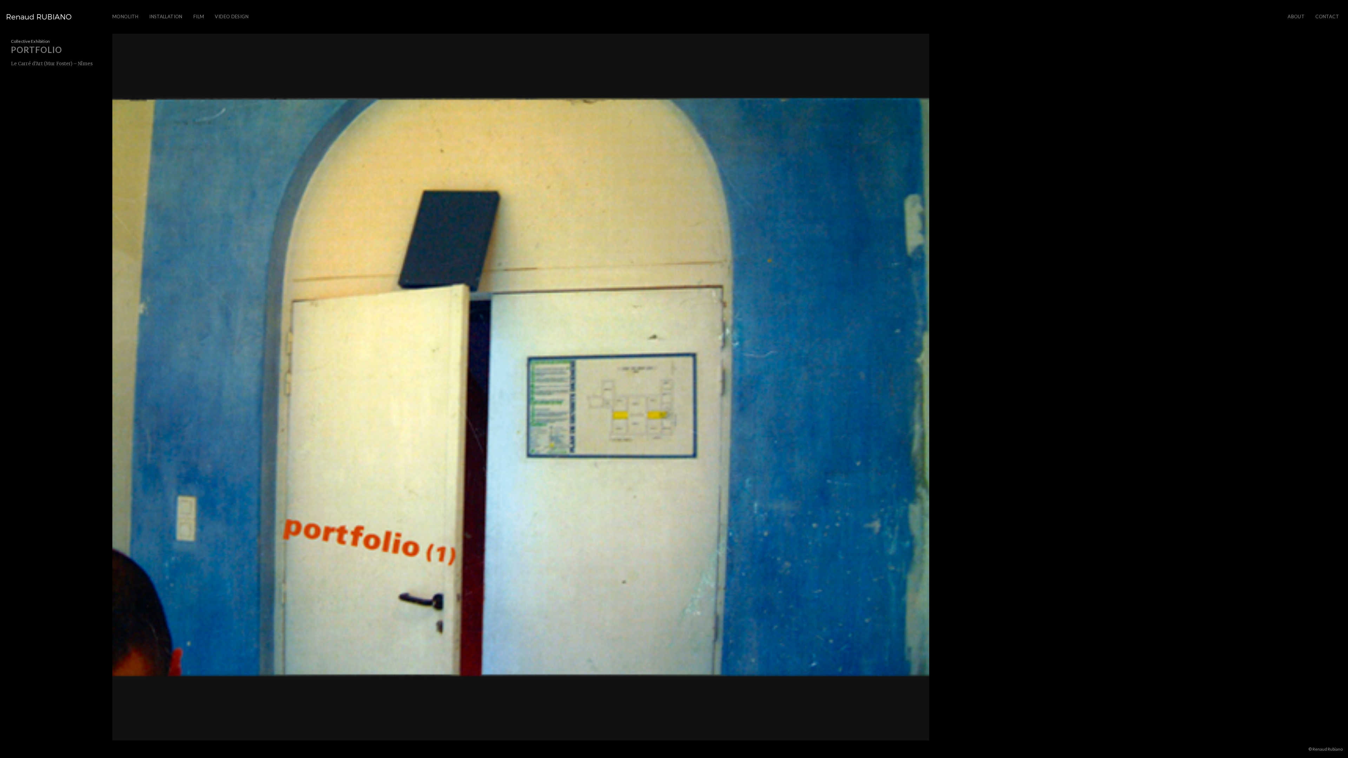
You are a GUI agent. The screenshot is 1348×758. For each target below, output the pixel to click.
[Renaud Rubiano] (39, 17)
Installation (166, 16)
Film (198, 16)
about (1296, 16)
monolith (125, 16)
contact (1327, 16)
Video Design (232, 16)
